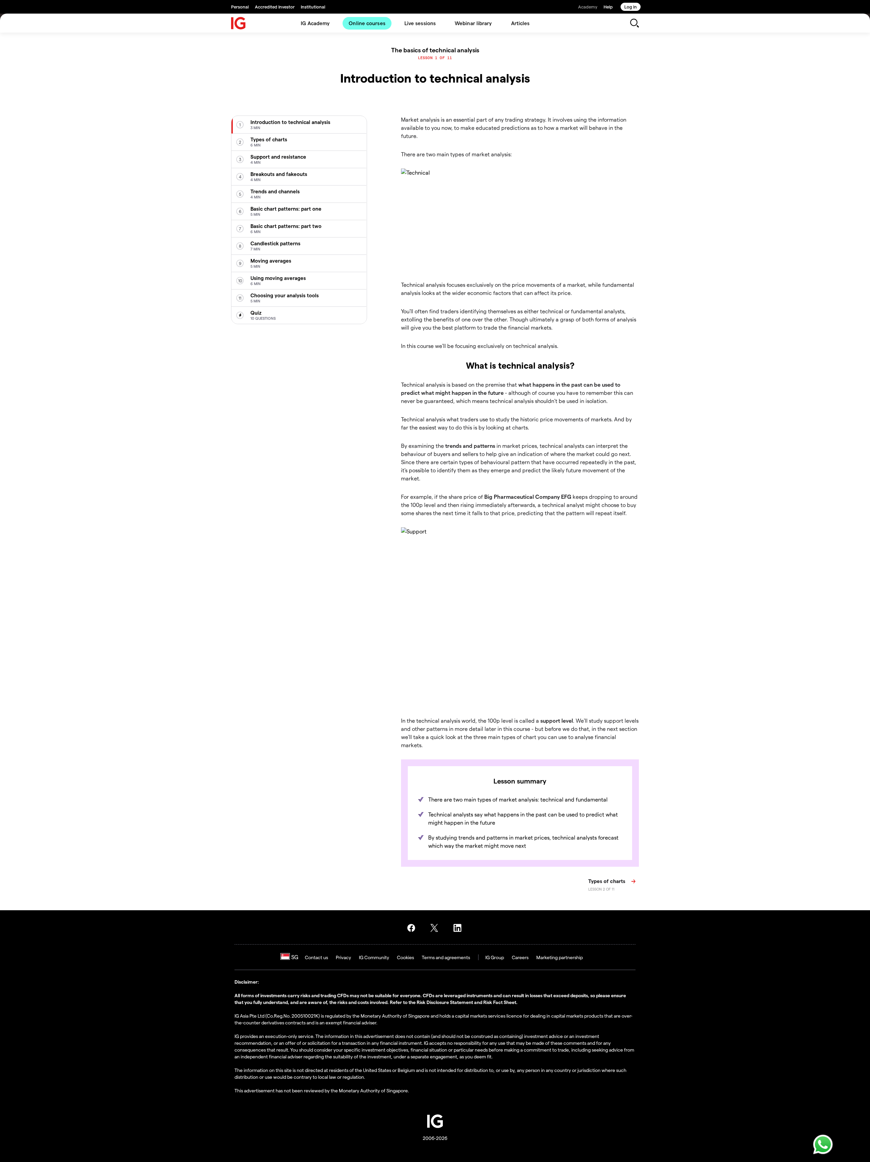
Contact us (316, 957)
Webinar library (473, 23)
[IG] (238, 23)
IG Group (494, 957)
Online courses (367, 23)
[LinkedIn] (459, 928)
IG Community (374, 957)
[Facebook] (413, 928)
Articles (520, 23)
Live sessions (420, 23)
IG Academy (315, 23)
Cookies (405, 957)
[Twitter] (436, 928)
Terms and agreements (446, 957)
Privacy (343, 957)
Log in (630, 6)
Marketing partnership (559, 957)
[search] (634, 23)
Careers (520, 957)
